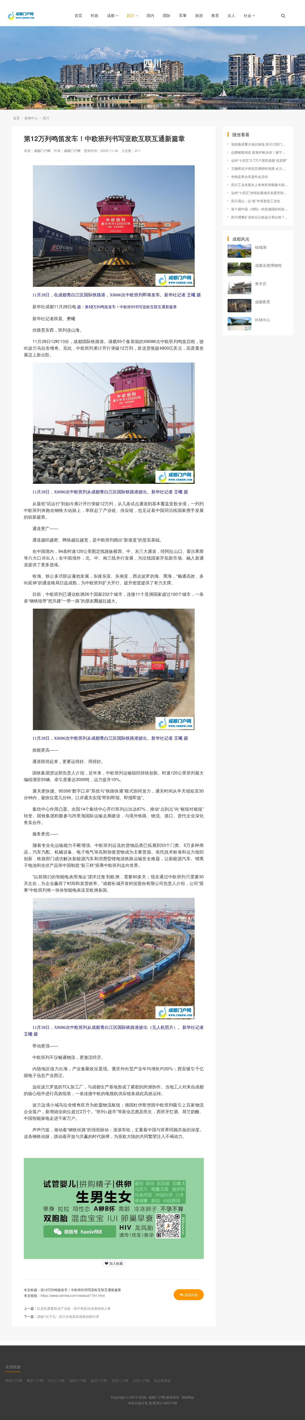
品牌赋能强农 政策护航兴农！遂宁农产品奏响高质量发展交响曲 (259, 152)
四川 (130, 15)
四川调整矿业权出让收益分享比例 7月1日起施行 (259, 217)
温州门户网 (98, 1380)
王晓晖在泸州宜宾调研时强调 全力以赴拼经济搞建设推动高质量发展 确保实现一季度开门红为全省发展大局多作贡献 (259, 168)
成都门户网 (42, 150)
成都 (111, 15)
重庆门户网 (35, 1380)
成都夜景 (262, 301)
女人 (231, 15)
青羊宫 (260, 283)
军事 (183, 15)
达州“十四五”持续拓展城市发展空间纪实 (259, 192)
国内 (150, 15)
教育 (215, 15)
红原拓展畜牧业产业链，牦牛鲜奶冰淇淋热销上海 (74, 1308)
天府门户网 (141, 1380)
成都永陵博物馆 (268, 265)
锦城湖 (260, 247)
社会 (247, 15)
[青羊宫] (239, 287)
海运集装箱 (162, 1380)
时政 (94, 15)
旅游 (199, 15)
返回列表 (191, 1294)
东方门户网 (56, 1380)
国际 (166, 15)
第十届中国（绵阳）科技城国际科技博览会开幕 (259, 209)
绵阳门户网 (77, 1380)
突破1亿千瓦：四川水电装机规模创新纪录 (68, 1316)
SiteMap (188, 1397)
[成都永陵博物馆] (239, 269)
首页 (78, 15)
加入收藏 (116, 1263)
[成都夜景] (239, 305)
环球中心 (262, 320)
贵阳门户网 (120, 1380)
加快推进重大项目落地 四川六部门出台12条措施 (259, 144)
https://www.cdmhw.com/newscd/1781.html (73, 1295)
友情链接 (13, 1366)
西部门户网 (13, 1380)
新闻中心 (31, 118)
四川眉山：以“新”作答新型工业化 (255, 200)
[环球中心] (239, 323)
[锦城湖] (239, 251)
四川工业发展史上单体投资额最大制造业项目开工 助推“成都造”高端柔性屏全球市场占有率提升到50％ (259, 184)
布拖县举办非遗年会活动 (249, 176)
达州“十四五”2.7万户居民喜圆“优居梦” (259, 160)
